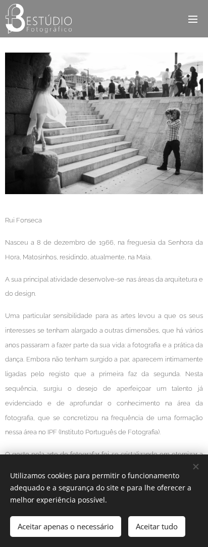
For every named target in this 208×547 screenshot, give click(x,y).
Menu (193, 19)
